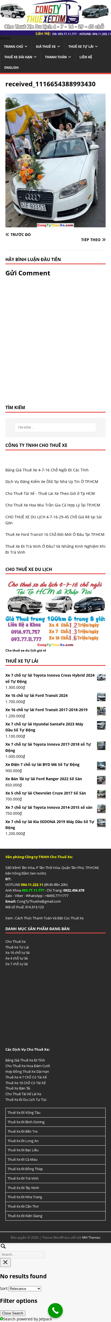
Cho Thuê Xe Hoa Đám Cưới (27, 1065)
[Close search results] (5, 1262)
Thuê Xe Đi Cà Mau (22, 1159)
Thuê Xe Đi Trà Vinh (23, 1178)
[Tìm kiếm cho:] (56, 427)
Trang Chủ (13, 46)
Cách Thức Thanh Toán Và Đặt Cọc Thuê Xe (49, 918)
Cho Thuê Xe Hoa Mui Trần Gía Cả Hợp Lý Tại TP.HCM (52, 505)
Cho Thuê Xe (15, 941)
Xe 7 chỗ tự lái (16, 963)
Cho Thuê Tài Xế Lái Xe (23, 1093)
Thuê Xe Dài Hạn (18, 57)
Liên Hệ (85, 57)
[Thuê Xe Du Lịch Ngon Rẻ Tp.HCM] (55, 32)
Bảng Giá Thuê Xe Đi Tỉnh (25, 1060)
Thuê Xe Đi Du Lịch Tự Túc (26, 1099)
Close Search (12, 1313)
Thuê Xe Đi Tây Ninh (23, 1187)
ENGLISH (11, 67)
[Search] (55, 1250)
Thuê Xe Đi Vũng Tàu (24, 1112)
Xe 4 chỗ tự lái (16, 958)
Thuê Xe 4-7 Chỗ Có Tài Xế (26, 1077)
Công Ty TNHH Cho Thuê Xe (36, 445)
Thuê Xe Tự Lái (80, 46)
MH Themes (91, 1237)
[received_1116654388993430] (55, 224)
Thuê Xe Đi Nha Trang (25, 1196)
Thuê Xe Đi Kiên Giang (25, 1215)
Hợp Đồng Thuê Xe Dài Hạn (27, 1071)
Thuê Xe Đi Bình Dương (26, 1121)
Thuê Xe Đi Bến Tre (22, 1131)
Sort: (4, 1288)
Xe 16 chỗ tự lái (17, 952)
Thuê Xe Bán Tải (17, 1088)
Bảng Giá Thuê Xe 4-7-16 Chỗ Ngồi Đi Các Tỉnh (47, 469)
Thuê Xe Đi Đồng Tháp (25, 1168)
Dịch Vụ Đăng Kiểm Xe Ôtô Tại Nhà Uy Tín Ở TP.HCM (51, 481)
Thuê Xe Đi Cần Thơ (23, 1206)
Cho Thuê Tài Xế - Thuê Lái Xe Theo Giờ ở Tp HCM (50, 493)
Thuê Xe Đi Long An (23, 1140)
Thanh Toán (56, 57)
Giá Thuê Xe (46, 46)
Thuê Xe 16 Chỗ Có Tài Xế (25, 1082)
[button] (5, 38)
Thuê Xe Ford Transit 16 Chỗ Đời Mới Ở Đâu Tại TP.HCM (55, 534)
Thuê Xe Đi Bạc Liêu (23, 1150)
